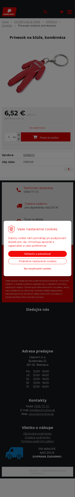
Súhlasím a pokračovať (37, 253)
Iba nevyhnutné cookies (37, 268)
